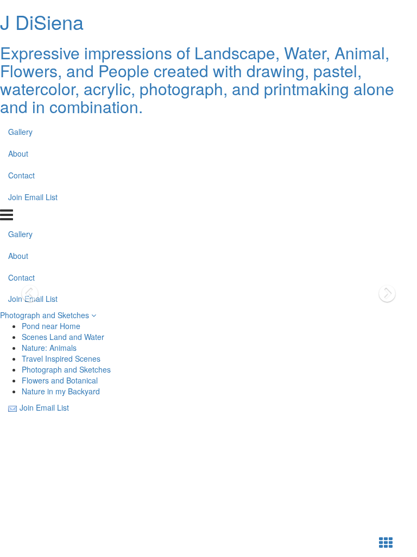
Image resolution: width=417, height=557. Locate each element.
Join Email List (33, 196)
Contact (21, 175)
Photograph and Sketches (45, 315)
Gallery (20, 131)
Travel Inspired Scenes (61, 358)
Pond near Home (51, 325)
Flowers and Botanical (60, 380)
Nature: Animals (49, 347)
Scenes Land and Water (63, 336)
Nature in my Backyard (61, 391)
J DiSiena (42, 21)
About (18, 153)
